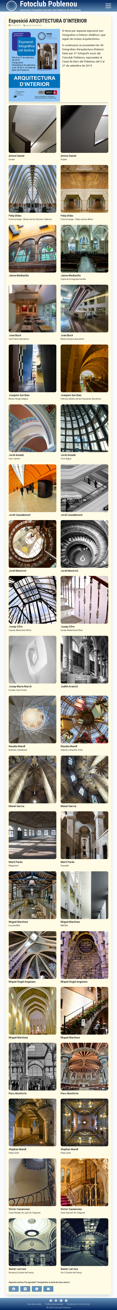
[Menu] (108, 6)
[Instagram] (66, 1300)
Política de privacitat (54, 1304)
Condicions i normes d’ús (78, 1304)
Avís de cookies (34, 1304)
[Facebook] (14, 1289)
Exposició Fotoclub (34, 25)
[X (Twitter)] (25, 1289)
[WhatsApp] (37, 1289)
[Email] (48, 1289)
